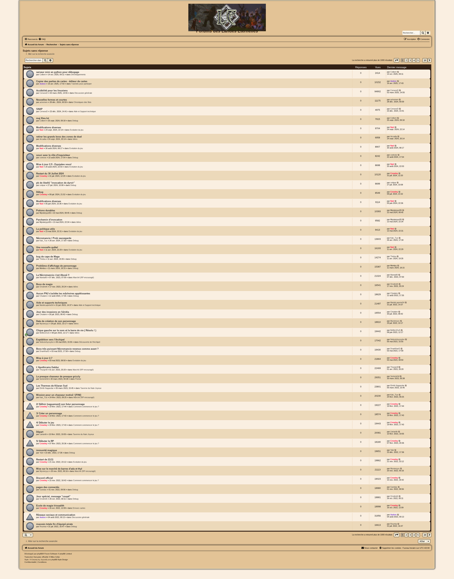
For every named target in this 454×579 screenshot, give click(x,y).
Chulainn (43, 296)
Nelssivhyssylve (47, 342)
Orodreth (43, 287)
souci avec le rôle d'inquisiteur (53, 155)
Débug (39, 192)
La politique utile (45, 229)
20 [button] (425, 60)
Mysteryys (44, 323)
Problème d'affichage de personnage (56, 265)
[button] (396, 60)
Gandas (43, 490)
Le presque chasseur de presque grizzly (58, 376)
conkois (43, 157)
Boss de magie (44, 284)
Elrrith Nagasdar (47, 388)
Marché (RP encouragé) (83, 277)
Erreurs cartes (79, 508)
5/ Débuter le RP (45, 441)
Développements (78, 74)
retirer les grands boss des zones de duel (59, 136)
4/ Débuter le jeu (45, 422)
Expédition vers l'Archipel (50, 339)
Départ (39, 432)
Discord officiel (44, 478)
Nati (41, 130)
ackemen (44, 102)
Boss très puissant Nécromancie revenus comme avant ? (67, 349)
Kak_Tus (43, 240)
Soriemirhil (44, 379)
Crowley (43, 176)
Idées (75, 139)
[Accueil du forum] (227, 9)
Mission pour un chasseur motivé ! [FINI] (58, 395)
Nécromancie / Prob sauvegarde (53, 238)
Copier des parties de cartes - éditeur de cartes (61, 81)
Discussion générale (83, 93)
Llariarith (43, 434)
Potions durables (45, 210)
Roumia (43, 526)
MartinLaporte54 (47, 305)
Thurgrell (43, 370)
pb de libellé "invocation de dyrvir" (55, 182)
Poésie (78, 379)
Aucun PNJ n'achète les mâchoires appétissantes (63, 293)
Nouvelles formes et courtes (51, 99)
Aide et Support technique (85, 111)
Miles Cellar (55, 557)
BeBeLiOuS (44, 333)
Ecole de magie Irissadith (50, 505)
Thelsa (42, 259)
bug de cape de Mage (48, 256)
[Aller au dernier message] (398, 72)
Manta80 (43, 277)
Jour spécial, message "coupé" (53, 496)
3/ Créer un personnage (49, 413)
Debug (75, 121)
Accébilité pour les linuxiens (52, 90)
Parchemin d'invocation (49, 219)
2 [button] (406, 60)
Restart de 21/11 (44, 459)
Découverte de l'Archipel (89, 342)
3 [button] (410, 60)
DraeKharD (44, 351)
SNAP (39, 109)
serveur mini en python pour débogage (57, 72)
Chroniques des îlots (82, 102)
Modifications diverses (48, 127)
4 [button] (414, 60)
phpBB (40, 554)
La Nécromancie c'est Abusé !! (52, 275)
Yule (41, 453)
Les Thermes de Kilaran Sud (51, 385)
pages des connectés (47, 487)
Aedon (43, 84)
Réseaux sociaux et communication (55, 515)
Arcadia (43, 139)
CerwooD (44, 93)
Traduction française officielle (36, 557)
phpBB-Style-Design (59, 560)
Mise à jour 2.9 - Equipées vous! (53, 164)
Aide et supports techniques (51, 302)
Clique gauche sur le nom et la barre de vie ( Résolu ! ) (66, 330)
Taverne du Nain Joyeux (90, 388)
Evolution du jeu (76, 130)
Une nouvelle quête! (47, 247)
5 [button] (418, 60)
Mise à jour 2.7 (44, 358)
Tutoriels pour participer (81, 84)
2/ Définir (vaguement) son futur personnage (60, 404)
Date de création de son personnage (56, 321)
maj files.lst (42, 118)
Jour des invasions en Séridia (52, 312)
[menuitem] (42, 39)
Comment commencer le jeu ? (86, 407)
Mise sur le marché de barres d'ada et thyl (59, 468)
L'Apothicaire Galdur (47, 367)
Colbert (43, 74)
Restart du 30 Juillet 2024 (50, 173)
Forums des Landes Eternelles (227, 31)
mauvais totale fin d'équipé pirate (54, 524)
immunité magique (46, 450)
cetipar (42, 185)
